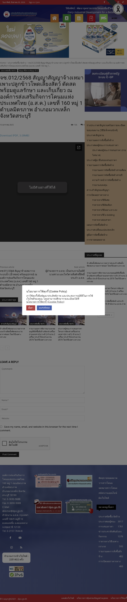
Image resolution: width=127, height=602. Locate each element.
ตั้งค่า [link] (30, 307)
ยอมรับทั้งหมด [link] (44, 308)
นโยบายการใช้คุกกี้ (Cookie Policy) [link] (45, 301)
